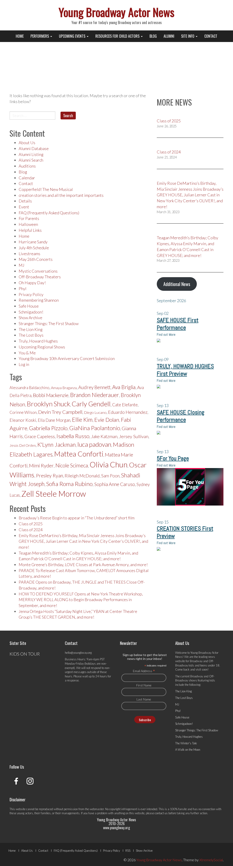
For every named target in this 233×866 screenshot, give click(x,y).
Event (24, 206)
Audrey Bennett (94, 387)
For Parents (29, 218)
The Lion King (31, 329)
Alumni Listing (31, 154)
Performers (40, 36)
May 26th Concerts (36, 259)
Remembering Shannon (39, 300)
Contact (210, 36)
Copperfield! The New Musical (46, 189)
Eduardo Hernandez (127, 412)
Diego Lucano (95, 412)
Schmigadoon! (31, 311)
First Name (144, 685)
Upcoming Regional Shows (42, 346)
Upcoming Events (72, 36)
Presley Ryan (49, 476)
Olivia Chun (108, 464)
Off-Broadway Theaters (40, 276)
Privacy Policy (31, 294)
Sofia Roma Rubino (69, 483)
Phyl (22, 288)
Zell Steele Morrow (53, 493)
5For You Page (173, 458)
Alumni (169, 36)
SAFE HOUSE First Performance (177, 323)
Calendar (27, 177)
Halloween (28, 224)
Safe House (29, 305)
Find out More (166, 334)
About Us (27, 142)
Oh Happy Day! (32, 282)
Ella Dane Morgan (54, 420)
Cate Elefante (125, 404)
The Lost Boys (31, 335)
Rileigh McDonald (82, 475)
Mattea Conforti (78, 453)
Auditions (27, 165)
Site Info (188, 36)
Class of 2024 (31, 529)
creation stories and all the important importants (61, 195)
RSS (127, 850)
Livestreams (29, 253)
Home (20, 36)
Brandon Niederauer (94, 395)
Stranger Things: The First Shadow (49, 323)
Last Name (144, 699)
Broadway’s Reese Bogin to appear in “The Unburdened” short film (76, 517)
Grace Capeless (39, 436)
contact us (161, 813)
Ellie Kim (82, 419)
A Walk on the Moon (187, 749)
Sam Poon (110, 475)
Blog (153, 36)
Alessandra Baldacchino (29, 387)
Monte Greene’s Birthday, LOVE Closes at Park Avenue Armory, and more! (83, 564)
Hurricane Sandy (33, 241)
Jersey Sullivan (133, 436)
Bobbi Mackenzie (50, 395)
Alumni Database (34, 148)
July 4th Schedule (34, 247)
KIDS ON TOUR (25, 653)
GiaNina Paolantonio (94, 427)
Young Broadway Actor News (116, 11)
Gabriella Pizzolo (48, 428)
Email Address (144, 671)
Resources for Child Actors (117, 36)
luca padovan (94, 444)
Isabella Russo (72, 436)
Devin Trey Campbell (60, 412)
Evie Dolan (106, 419)
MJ (21, 265)
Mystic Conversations (38, 271)
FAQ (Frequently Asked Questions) (49, 212)
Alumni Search (31, 160)
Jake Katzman (104, 436)
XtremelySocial (211, 860)
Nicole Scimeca (71, 465)
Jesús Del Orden (23, 445)
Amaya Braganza (64, 387)
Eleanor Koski (23, 420)
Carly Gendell (91, 404)
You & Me (27, 352)
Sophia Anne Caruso (114, 484)
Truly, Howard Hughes (38, 340)
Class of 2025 (31, 523)
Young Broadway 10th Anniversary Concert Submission (67, 358)
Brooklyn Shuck (48, 404)
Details (25, 200)
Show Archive (30, 317)
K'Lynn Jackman (56, 444)
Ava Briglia (124, 387)
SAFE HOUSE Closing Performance (180, 416)
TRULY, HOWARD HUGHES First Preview (185, 370)
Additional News (176, 284)
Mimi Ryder (41, 465)
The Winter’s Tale (186, 743)
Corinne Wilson (23, 412)
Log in (24, 364)
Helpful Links (30, 230)
